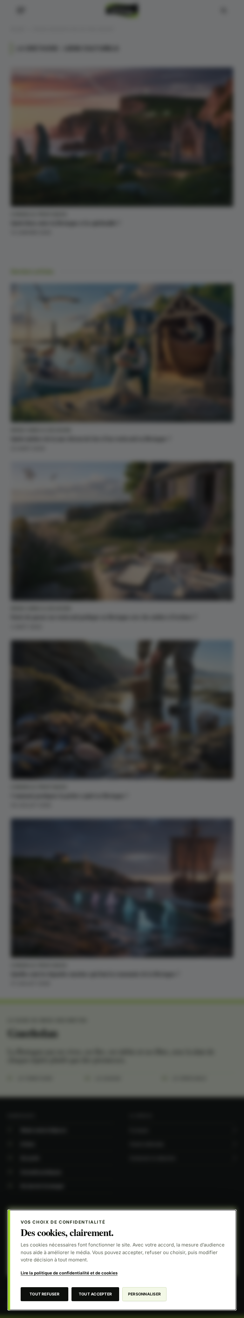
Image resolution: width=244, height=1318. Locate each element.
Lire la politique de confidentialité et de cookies (69, 1272)
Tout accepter (95, 1294)
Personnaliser (144, 1294)
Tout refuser (44, 1294)
